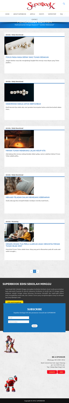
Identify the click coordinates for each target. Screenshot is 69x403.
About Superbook (19, 14)
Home (7, 14)
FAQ (61, 14)
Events (41, 14)
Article (32, 14)
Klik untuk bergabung (14, 302)
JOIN (61, 372)
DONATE (52, 372)
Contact (34, 19)
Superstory (52, 14)
